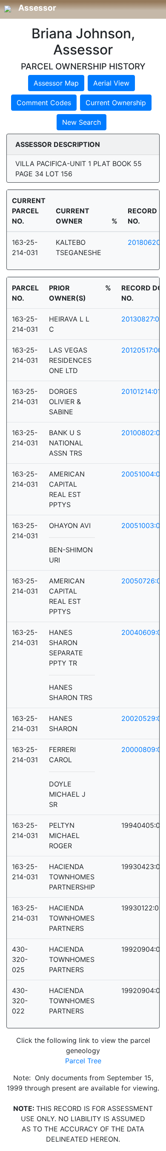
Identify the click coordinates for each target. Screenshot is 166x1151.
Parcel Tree (83, 1060)
